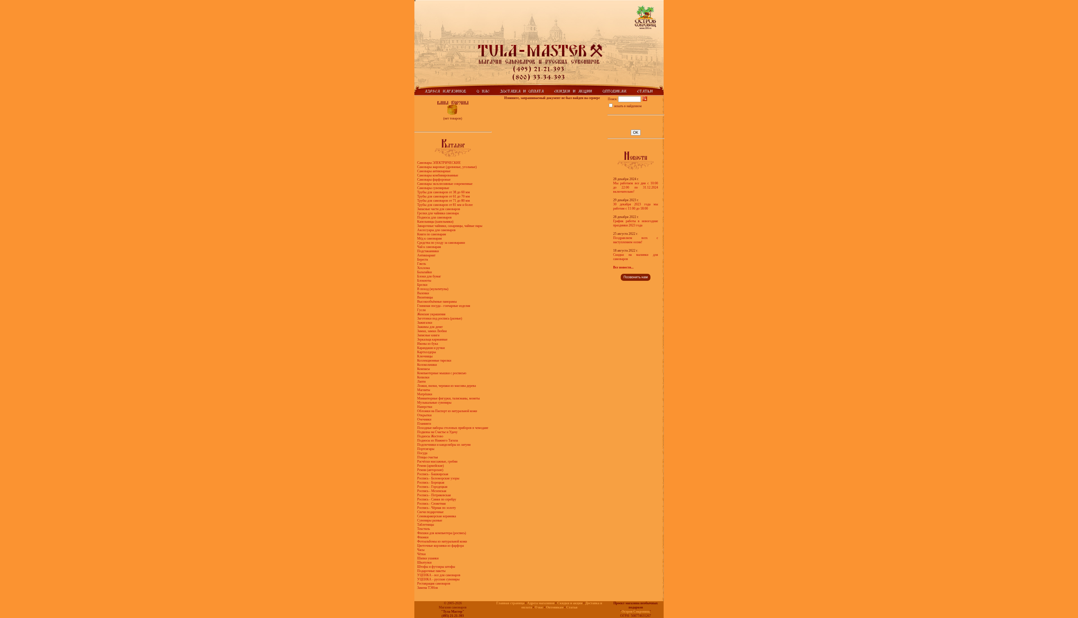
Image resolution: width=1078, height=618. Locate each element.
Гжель (421, 264)
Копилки (423, 377)
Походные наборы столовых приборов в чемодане (452, 428)
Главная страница (510, 603)
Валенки (423, 293)
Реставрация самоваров (433, 583)
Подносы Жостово (430, 436)
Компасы (423, 369)
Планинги (424, 424)
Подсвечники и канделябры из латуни (444, 445)
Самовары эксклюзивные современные (444, 184)
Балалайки (424, 272)
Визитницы (425, 297)
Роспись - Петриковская (434, 495)
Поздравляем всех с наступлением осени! (635, 240)
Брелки (422, 285)
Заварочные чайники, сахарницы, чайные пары (449, 226)
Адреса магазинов (540, 603)
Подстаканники (428, 251)
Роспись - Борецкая (430, 482)
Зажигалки (424, 323)
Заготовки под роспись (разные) (439, 318)
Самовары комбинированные (437, 175)
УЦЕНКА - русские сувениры (438, 579)
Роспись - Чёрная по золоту (436, 508)
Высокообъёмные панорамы (437, 302)
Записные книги (428, 335)
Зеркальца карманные (432, 339)
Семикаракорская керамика (436, 516)
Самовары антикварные (434, 171)
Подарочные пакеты (431, 571)
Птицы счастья (427, 457)
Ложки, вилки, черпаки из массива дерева (446, 386)
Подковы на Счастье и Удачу (437, 432)
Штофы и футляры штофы (436, 567)
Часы (420, 550)
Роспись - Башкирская (432, 474)
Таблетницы (425, 525)
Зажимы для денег (430, 327)
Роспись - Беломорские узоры (438, 478)
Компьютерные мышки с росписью (441, 373)
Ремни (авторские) (430, 470)
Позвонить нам (635, 277)
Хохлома (423, 268)
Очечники (424, 419)
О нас (539, 607)
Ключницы (425, 356)
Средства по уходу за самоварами (441, 243)
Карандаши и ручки (431, 348)
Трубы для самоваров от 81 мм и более (445, 205)
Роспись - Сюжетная (431, 504)
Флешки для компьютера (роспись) (441, 533)
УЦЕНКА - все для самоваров (438, 575)
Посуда (422, 453)
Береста (422, 259)
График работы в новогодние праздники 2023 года (635, 223)
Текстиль (423, 529)
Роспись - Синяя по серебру (436, 499)
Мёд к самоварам (429, 238)
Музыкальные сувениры (434, 403)
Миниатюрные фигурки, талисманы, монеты (448, 398)
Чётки (421, 554)
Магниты (423, 390)
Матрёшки (424, 394)
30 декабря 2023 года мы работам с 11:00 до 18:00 (635, 206)
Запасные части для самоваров (438, 209)
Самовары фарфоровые (434, 180)
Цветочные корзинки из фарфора (440, 546)
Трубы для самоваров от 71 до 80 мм (443, 201)
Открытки (424, 415)
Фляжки (422, 537)
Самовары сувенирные (433, 188)
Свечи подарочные (430, 512)
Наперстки (424, 407)
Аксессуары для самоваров (436, 230)
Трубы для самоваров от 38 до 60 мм (443, 192)
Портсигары (425, 449)
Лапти (421, 381)
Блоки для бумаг (429, 276)
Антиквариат (426, 255)
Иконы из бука (427, 344)
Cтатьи (571, 607)
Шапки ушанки (427, 558)
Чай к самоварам (429, 247)
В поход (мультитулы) (432, 289)
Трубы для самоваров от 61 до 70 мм (443, 196)
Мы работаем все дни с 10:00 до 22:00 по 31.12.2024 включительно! (635, 187)
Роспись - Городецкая (432, 487)
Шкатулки (424, 562)
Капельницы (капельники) (435, 222)
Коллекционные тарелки (434, 360)
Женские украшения (431, 314)
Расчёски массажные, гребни (437, 461)
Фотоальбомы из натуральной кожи (442, 541)
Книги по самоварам (431, 234)
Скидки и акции (570, 603)
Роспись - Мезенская (431, 491)
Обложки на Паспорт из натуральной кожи (447, 411)
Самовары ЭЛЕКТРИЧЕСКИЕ (439, 163)
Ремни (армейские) (430, 466)
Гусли (421, 310)
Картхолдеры (426, 352)
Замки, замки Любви (432, 331)
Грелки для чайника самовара (438, 213)
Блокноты (424, 280)
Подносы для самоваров (434, 217)
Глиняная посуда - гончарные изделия (443, 306)
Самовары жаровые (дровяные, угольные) (447, 167)
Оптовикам (554, 607)
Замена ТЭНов (427, 588)
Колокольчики (427, 365)
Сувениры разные (429, 520)
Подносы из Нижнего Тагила (437, 440)
